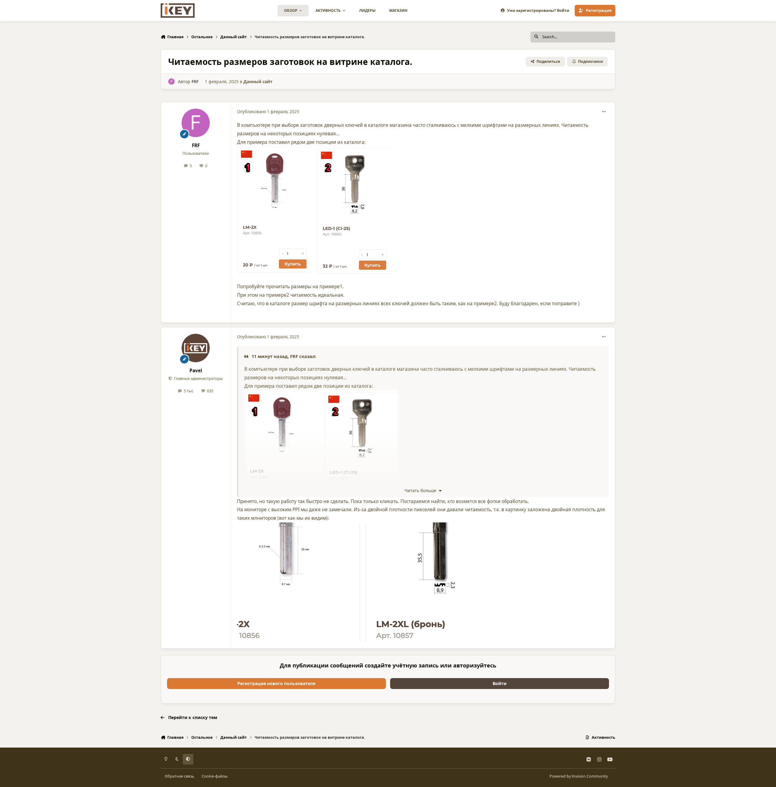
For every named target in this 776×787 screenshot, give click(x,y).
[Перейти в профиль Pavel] (196, 348)
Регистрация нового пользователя (276, 683)
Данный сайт (258, 81)
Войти (500, 683)
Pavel (195, 370)
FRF (195, 81)
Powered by (579, 776)
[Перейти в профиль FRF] (171, 81)
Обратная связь (179, 776)
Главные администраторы (198, 378)
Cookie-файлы (215, 776)
